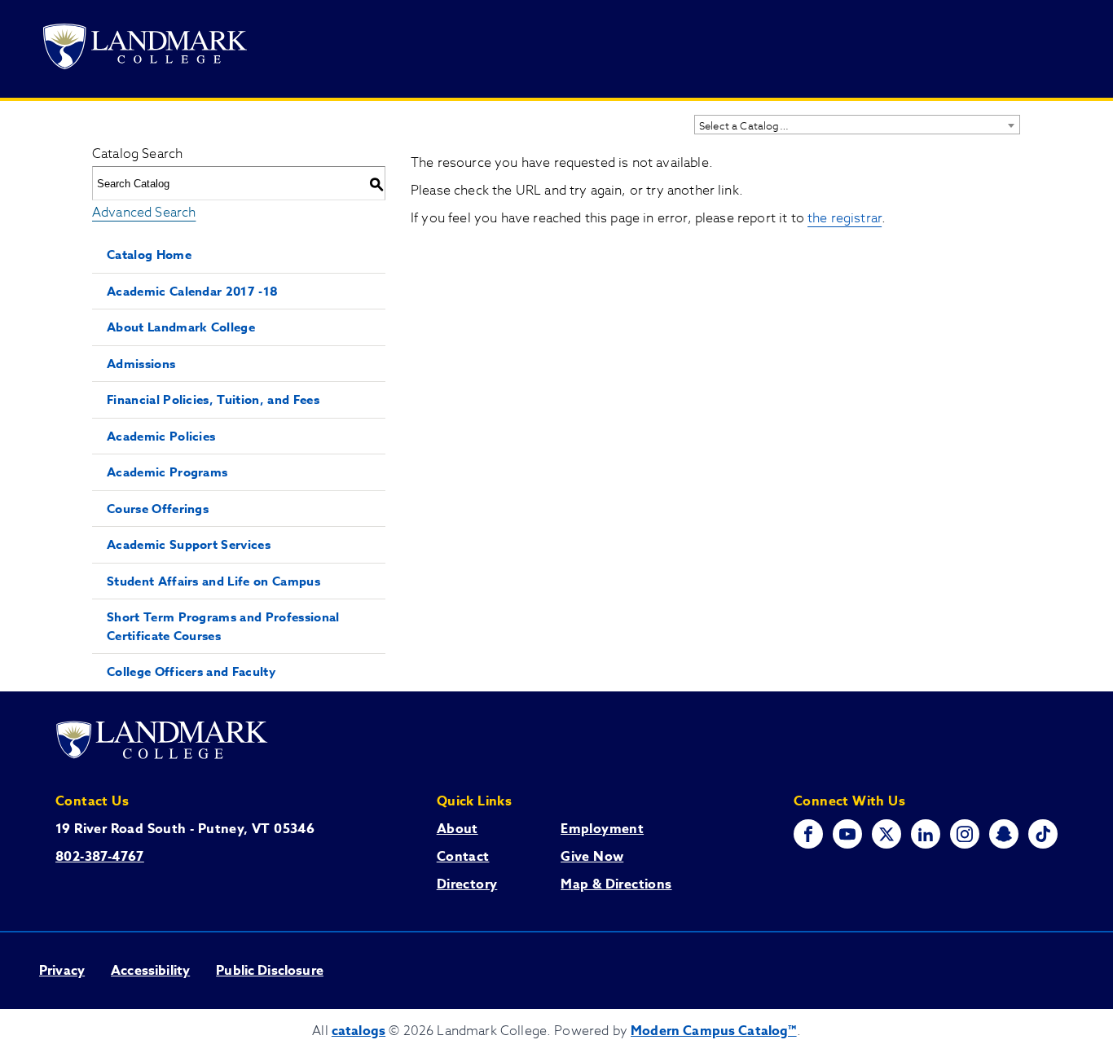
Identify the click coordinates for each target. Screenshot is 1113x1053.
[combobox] (857, 124)
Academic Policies (161, 436)
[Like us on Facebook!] (808, 834)
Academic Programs (167, 471)
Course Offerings (158, 508)
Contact (463, 857)
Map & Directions (616, 884)
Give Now (592, 857)
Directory (467, 884)
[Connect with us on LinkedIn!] (925, 834)
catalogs (358, 1031)
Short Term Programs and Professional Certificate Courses (223, 626)
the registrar (844, 218)
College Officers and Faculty (191, 671)
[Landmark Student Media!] (1043, 834)
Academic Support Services (189, 544)
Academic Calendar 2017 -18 (192, 291)
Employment (602, 829)
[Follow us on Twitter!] (886, 834)
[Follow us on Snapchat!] (1003, 834)
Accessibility (150, 971)
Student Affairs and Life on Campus (213, 581)
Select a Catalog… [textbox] (744, 125)
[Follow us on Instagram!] (964, 834)
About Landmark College (181, 327)
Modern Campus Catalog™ (714, 1031)
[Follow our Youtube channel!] (847, 834)
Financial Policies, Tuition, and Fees (213, 399)
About (457, 829)
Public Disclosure (269, 971)
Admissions (141, 363)
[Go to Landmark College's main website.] (145, 49)
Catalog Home (149, 254)
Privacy (62, 971)
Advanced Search (144, 212)
